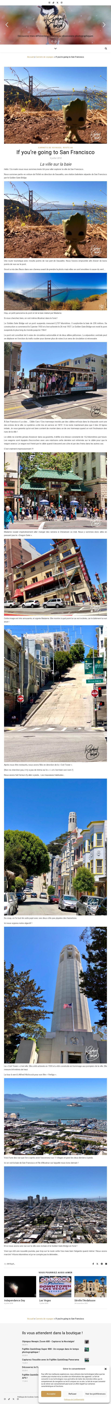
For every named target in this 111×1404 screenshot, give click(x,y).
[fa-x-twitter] (58, 3)
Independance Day (14, 1300)
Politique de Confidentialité (74, 1399)
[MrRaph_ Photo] (55, 22)
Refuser (72, 1394)
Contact (37, 1397)
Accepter (51, 1394)
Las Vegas (45, 1300)
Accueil (30, 57)
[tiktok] (54, 3)
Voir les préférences (95, 1394)
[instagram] (49, 3)
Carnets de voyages (44, 57)
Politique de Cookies (25, 1397)
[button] (105, 1369)
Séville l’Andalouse (85, 1300)
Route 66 (68, 148)
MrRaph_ (11, 1264)
